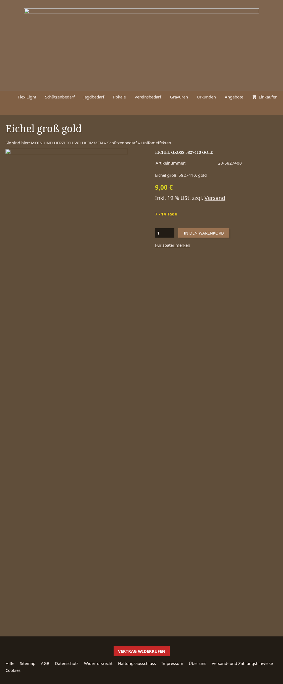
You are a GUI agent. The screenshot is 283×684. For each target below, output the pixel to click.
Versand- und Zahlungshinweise (242, 663)
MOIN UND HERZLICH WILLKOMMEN (67, 142)
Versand (215, 198)
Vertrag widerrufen (141, 651)
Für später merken (172, 245)
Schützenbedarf (122, 142)
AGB (45, 663)
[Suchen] (276, 109)
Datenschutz (66, 663)
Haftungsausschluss (137, 663)
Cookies (13, 670)
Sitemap (27, 663)
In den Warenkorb (204, 233)
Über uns (197, 663)
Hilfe (10, 663)
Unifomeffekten (156, 142)
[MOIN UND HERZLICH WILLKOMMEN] (6, 97)
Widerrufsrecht (98, 663)
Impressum (172, 663)
